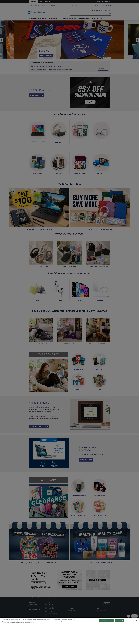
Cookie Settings (93, 620)
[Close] (136, 620)
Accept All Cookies (120, 620)
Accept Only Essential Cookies (106, 620)
